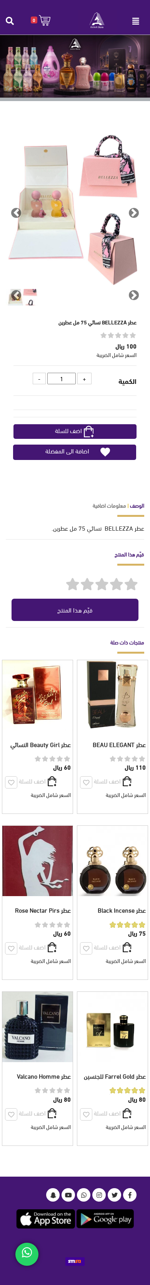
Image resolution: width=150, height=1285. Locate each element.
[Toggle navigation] (135, 21)
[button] (41, 20)
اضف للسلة (68, 430)
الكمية (127, 380)
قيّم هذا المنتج (75, 609)
